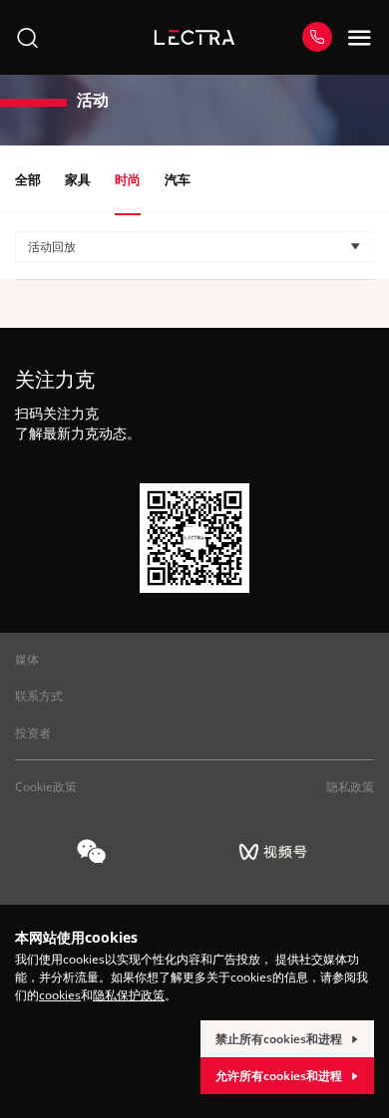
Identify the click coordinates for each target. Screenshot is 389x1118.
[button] (194, 247)
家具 (78, 179)
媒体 (27, 659)
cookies (60, 994)
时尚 (128, 179)
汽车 (178, 179)
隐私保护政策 (129, 994)
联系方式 (39, 696)
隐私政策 (350, 786)
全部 (28, 179)
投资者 (33, 732)
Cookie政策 (46, 786)
